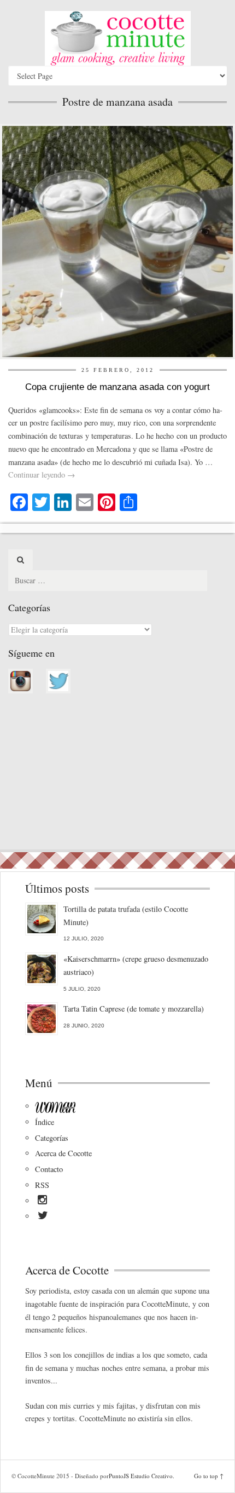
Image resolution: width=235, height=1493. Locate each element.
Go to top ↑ (209, 1476)
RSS (42, 1185)
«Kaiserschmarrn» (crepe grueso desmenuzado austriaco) (135, 965)
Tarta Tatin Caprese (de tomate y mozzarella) (133, 1008)
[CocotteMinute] (117, 38)
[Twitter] (43, 1217)
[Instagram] (42, 1201)
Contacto (49, 1169)
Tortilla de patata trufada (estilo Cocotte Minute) (125, 915)
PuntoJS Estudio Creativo (141, 1476)
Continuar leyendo (41, 474)
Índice (44, 1122)
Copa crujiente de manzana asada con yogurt (117, 387)
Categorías (51, 1138)
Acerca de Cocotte (63, 1153)
